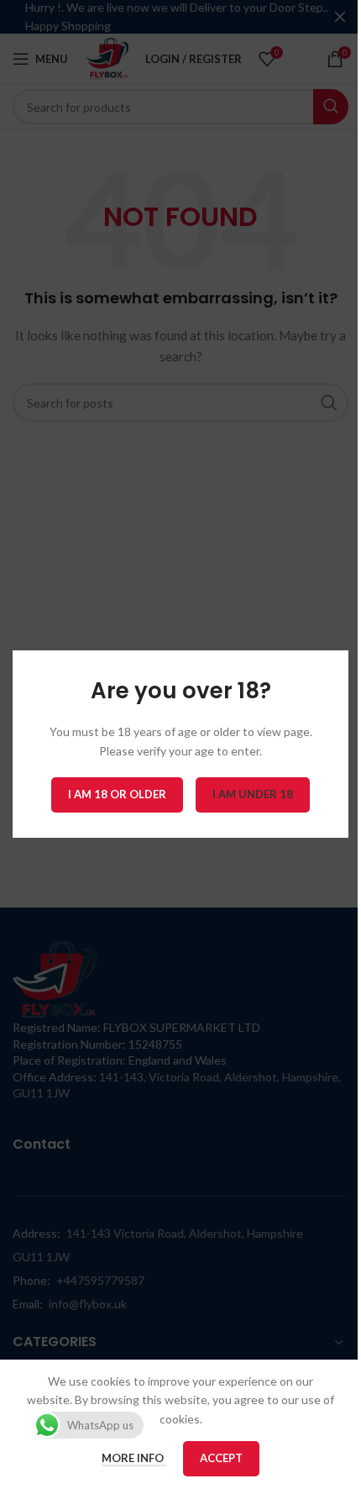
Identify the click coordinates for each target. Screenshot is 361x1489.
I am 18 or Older (117, 795)
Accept (221, 1458)
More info (134, 1458)
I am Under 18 (252, 795)
